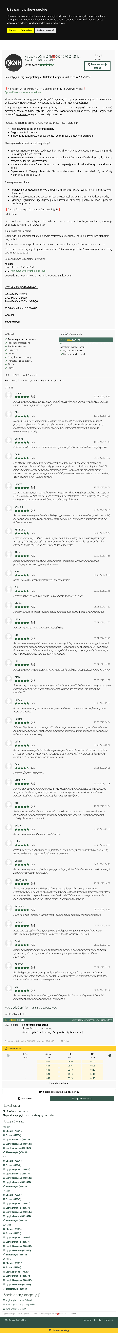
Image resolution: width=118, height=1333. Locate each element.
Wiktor (18, 825)
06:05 (47, 1066)
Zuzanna (19, 906)
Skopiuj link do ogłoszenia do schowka (61, 1091)
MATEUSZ (20, 529)
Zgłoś (66, 1041)
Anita (17, 454)
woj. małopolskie (22, 1111)
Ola (16, 986)
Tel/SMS (26, 1098)
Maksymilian (21, 879)
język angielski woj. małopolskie (20, 1304)
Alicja (17, 412)
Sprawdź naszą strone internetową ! (23, 92)
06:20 (47, 1078)
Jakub (18, 841)
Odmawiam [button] (26, 30)
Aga (17, 764)
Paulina (18, 718)
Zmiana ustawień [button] (45, 30)
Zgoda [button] (12, 30)
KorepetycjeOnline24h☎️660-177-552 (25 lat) (53, 56)
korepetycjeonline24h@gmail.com (28, 270)
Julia (17, 619)
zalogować (50, 1007)
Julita (18, 660)
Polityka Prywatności (103, 1320)
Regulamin (87, 1320)
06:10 (47, 1070)
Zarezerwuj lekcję (60, 1330)
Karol (17, 571)
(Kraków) (44, 60)
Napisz (83, 1098)
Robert (18, 484)
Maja (17, 802)
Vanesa (18, 860)
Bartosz (19, 438)
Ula (16, 634)
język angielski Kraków (16, 1308)
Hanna (18, 393)
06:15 (47, 1074)
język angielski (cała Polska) (19, 1300)
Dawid (18, 941)
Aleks (18, 676)
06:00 (47, 1061)
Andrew (19, 963)
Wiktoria (19, 506)
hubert (18, 699)
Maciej (18, 603)
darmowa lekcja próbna (98, 66)
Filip (17, 587)
